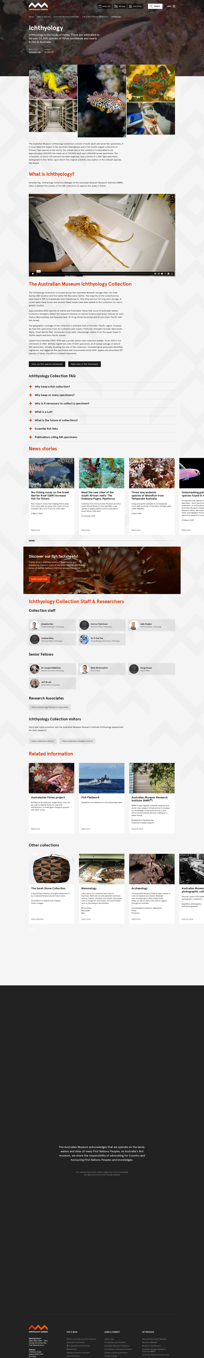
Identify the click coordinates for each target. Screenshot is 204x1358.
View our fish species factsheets (47, 363)
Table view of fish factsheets (84, 363)
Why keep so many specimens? (55, 395)
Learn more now (39, 578)
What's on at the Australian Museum (81, 1339)
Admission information (76, 1342)
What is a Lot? (44, 412)
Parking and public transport (78, 1352)
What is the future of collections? (56, 420)
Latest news (109, 1339)
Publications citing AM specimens (56, 437)
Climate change (110, 1356)
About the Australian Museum (154, 1339)
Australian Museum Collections (66, 16)
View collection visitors (42, 740)
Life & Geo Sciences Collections (95, 16)
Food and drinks (73, 1356)
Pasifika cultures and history (116, 1352)
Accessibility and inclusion (79, 1345)
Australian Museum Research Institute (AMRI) (154, 1350)
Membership (72, 1349)
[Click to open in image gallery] (53, 82)
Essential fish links (46, 428)
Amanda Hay (35, 51)
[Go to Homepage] (45, 1329)
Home (31, 16)
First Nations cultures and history (118, 1349)
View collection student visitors (77, 740)
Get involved (148, 1332)
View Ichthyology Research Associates (49, 707)
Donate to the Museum (151, 1345)
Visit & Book (72, 1332)
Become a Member (149, 1342)
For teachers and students (115, 1342)
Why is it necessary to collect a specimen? (62, 403)
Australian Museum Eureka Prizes (155, 1354)
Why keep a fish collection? (52, 386)
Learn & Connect (44, 16)
